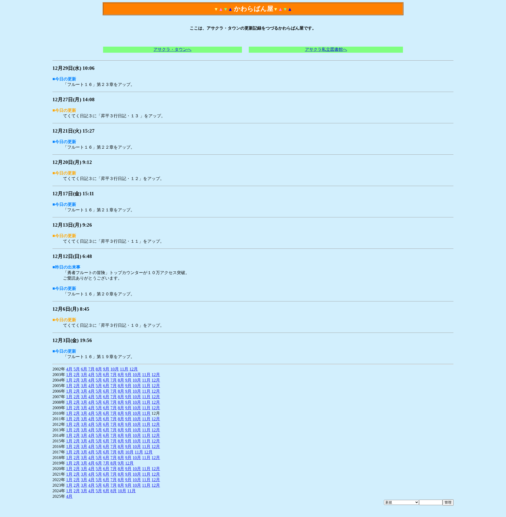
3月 (84, 374)
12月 (133, 369)
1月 (69, 374)
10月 (114, 369)
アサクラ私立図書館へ (326, 49)
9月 (106, 369)
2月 (77, 374)
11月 (124, 369)
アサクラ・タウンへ (172, 49)
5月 (77, 369)
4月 (69, 369)
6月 (84, 369)
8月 (99, 369)
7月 (91, 369)
